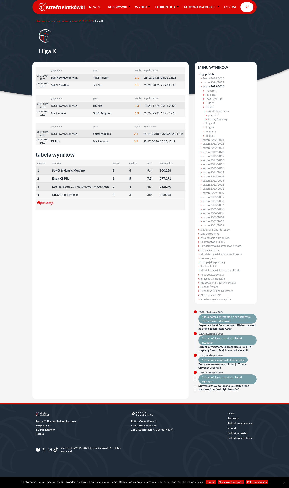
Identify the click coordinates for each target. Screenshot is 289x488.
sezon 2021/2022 (213, 143)
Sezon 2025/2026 (213, 78)
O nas (231, 413)
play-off (213, 115)
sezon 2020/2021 (213, 147)
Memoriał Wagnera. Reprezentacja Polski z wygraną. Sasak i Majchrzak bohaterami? (224, 348)
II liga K (209, 127)
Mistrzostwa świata (212, 274)
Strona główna (44, 21)
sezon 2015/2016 (213, 168)
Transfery (211, 90)
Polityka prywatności (240, 438)
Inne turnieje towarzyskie (215, 299)
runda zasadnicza (218, 111)
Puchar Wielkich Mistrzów (216, 290)
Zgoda (210, 481)
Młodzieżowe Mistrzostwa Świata (220, 245)
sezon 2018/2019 (213, 156)
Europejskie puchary (212, 262)
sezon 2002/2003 (213, 221)
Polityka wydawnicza (240, 423)
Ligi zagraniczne (210, 250)
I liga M (209, 102)
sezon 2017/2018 (213, 160)
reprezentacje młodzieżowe (234, 316)
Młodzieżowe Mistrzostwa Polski (220, 270)
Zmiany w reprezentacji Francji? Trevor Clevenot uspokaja (222, 366)
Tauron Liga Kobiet (199, 7)
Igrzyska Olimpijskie (212, 278)
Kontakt (232, 428)
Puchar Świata (209, 286)
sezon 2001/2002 (213, 225)
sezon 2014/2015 (213, 172)
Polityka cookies (238, 433)
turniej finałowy (217, 119)
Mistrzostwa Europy (212, 241)
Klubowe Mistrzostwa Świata (218, 282)
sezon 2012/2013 (213, 180)
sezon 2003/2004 (213, 217)
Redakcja (233, 418)
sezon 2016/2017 (213, 164)
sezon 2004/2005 (213, 213)
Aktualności (209, 316)
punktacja (47, 203)
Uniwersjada (208, 258)
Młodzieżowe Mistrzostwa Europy (221, 254)
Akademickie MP (210, 295)
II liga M (210, 123)
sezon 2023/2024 (82, 21)
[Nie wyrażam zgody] (284, 482)
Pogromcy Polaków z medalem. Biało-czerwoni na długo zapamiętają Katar (227, 327)
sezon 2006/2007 (213, 205)
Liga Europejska (209, 233)
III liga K (210, 135)
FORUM (230, 7)
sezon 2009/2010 (213, 192)
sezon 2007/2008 (213, 201)
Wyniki (141, 7)
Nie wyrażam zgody (231, 481)
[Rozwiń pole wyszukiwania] (246, 7)
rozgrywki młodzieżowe (216, 321)
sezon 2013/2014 (213, 176)
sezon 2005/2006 (213, 209)
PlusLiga (210, 94)
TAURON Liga (165, 7)
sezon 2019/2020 (213, 151)
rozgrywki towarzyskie (231, 360)
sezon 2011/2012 (213, 184)
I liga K (209, 106)
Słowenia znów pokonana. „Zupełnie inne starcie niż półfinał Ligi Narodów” (223, 387)
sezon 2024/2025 (213, 82)
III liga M (210, 131)
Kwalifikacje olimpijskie (214, 237)
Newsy (94, 7)
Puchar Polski (208, 266)
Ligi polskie (62, 21)
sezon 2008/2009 (213, 197)
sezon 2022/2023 (213, 139)
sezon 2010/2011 (213, 188)
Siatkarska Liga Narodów (215, 229)
